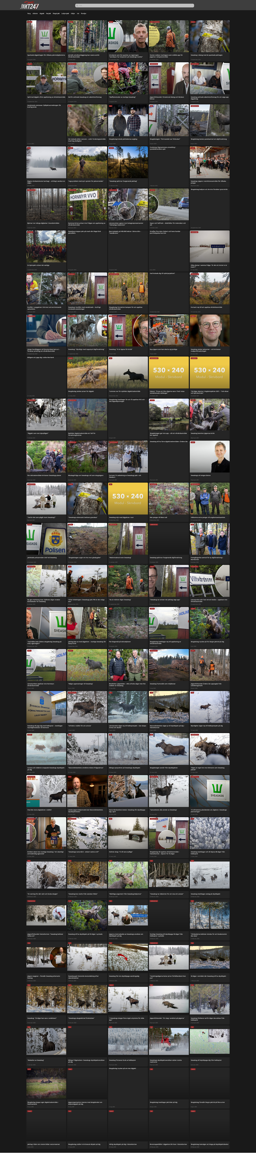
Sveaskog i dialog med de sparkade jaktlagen (206, 55)
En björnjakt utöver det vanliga (38, 265)
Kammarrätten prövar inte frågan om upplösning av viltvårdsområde (86, 224)
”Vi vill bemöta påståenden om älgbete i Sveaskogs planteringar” (209, 811)
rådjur (73, 13)
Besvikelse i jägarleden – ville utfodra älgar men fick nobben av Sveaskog (127, 684)
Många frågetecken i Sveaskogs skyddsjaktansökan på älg (86, 1061)
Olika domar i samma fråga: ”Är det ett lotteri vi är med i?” (209, 266)
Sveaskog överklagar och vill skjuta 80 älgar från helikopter (208, 853)
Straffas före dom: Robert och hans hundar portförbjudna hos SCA (165, 232)
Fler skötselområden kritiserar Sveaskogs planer (44, 475)
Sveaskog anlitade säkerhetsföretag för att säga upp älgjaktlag (210, 98)
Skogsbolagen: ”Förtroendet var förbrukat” (165, 139)
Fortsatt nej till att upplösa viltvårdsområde (206, 307)
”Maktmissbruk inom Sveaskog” (120, 558)
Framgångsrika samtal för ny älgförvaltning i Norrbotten (207, 558)
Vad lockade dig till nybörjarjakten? (162, 273)
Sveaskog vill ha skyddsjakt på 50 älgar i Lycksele (85, 934)
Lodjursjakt (65, 13)
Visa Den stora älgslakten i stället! (39, 810)
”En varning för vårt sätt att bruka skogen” (42, 894)
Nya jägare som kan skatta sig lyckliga (163, 349)
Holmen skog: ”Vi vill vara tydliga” (121, 852)
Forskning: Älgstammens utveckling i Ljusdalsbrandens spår (163, 148)
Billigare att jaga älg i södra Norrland (40, 357)
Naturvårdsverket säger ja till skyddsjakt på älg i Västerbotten (167, 726)
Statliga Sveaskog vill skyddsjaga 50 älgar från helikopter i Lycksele (166, 935)
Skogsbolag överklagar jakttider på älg (163, 1102)
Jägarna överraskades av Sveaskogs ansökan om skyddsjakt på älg (126, 935)
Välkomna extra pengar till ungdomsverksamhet (208, 517)
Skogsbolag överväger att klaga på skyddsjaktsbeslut (209, 1144)
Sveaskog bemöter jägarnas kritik (202, 433)
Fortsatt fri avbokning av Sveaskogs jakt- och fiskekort (125, 476)
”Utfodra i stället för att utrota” (79, 726)
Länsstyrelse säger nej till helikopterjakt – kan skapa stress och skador (127, 726)
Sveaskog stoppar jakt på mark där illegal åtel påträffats (84, 232)
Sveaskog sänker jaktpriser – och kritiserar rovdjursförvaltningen (206, 350)
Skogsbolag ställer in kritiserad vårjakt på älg (84, 1144)
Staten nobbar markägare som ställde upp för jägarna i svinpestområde (166, 56)
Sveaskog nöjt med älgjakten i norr (121, 517)
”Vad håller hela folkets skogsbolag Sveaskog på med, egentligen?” (44, 642)
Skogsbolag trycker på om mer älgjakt (122, 1068)
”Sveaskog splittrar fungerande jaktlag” (123, 181)
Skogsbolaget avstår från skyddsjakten (164, 768)
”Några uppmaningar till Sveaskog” (80, 684)
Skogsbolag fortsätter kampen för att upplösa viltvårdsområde (125, 308)
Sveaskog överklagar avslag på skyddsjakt (205, 894)
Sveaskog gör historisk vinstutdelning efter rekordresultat (83, 977)
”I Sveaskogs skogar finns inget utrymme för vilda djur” (126, 1019)
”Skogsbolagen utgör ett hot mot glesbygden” (84, 558)
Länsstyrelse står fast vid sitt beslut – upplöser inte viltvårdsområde (209, 600)
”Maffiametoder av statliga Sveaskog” (122, 97)
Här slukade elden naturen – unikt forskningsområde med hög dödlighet (87, 140)
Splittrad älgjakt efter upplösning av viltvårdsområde (46, 97)
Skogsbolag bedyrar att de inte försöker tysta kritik (209, 189)
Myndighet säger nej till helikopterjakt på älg (207, 726)
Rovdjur (83, 13)
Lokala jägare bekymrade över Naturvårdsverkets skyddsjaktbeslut (85, 811)
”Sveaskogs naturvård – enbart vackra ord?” (83, 852)
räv (78, 13)
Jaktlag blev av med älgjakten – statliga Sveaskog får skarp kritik (87, 642)
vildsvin (35, 13)
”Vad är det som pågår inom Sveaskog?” (41, 517)
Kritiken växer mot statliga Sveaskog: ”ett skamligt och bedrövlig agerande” (45, 853)
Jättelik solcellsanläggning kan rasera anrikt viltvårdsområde (83, 56)
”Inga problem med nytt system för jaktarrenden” (86, 181)
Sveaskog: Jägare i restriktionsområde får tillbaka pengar (208, 182)
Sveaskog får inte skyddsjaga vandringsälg (124, 976)
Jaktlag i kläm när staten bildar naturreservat (43, 1144)
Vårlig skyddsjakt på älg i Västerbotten (123, 1144)
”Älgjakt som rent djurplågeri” (37, 433)
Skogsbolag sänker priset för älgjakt (81, 391)
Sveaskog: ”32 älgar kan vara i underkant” (42, 1018)
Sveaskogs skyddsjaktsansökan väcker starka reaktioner (166, 1061)
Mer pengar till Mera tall (158, 517)
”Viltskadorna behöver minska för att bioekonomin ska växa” (209, 935)
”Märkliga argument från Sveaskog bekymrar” (125, 894)
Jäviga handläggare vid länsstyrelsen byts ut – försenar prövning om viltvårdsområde (43, 350)
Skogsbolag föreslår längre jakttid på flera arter (208, 1102)
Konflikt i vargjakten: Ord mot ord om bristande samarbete (44, 308)
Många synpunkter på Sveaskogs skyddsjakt (124, 768)
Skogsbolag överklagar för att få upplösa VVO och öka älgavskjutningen (127, 400)
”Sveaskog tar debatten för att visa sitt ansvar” (167, 894)
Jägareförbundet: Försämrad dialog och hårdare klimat (167, 98)
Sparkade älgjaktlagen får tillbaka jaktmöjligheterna (46, 55)
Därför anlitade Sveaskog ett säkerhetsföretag (85, 97)
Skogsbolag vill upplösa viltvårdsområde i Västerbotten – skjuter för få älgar (164, 853)
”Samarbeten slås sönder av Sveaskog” (163, 810)
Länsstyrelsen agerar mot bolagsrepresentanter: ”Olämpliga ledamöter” (126, 224)
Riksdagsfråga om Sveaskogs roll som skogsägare (85, 475)
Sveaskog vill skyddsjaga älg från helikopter (206, 1060)
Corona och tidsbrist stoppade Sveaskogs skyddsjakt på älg (45, 768)
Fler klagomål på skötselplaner (120, 642)
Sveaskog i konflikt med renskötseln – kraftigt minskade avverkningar (84, 308)
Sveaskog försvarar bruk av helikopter (122, 1060)
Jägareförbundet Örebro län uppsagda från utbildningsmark (206, 684)
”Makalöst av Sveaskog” (35, 1060)
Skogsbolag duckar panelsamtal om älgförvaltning (209, 139)
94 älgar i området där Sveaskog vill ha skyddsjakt (208, 976)
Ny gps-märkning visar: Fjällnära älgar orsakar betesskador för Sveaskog (43, 600)
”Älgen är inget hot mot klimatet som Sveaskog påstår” (207, 768)
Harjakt (48, 13)
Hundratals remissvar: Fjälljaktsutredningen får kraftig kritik (44, 106)
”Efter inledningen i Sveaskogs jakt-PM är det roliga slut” (86, 600)
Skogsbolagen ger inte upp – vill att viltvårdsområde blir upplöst (168, 434)
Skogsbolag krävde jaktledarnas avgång (123, 139)
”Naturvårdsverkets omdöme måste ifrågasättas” (86, 768)
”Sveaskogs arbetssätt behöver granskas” (82, 517)
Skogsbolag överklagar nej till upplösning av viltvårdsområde (165, 642)
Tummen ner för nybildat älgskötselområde (124, 391)
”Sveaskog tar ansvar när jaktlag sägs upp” (165, 600)
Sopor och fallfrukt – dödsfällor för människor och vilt (168, 224)
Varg (29, 13)
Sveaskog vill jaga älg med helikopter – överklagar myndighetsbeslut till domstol (44, 726)
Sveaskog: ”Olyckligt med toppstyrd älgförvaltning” (86, 349)
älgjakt (42, 13)
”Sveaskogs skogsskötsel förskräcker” (81, 1018)
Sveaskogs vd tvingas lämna (200, 475)
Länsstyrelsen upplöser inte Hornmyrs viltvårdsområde (40, 684)
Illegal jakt (56, 13)
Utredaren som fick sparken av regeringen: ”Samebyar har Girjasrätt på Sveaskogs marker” (126, 56)
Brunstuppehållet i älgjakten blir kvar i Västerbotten (168, 1144)
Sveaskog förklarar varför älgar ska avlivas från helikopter (207, 1019)
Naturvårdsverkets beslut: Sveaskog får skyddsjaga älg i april (127, 811)
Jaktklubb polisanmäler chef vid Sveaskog (42, 558)
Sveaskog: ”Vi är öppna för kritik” (120, 349)
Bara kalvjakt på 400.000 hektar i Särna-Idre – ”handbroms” (125, 232)
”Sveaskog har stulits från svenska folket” (83, 894)
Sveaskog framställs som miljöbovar (163, 684)
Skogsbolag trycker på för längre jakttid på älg (207, 642)
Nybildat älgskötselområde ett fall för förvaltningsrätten (81, 434)
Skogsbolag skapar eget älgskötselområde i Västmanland (42, 1103)
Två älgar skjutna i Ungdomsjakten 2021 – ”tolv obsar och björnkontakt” (209, 392)
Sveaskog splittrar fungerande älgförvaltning (166, 558)
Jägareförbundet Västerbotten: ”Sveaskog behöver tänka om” (45, 935)
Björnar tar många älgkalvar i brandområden (43, 223)
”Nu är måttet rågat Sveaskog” (120, 600)
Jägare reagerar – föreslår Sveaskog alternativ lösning (43, 977)
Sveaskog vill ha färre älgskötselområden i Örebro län (169, 441)
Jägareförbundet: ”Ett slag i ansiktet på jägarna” (167, 1018)
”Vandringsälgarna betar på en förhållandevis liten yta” (168, 977)
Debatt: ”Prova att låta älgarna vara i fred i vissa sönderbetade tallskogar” (167, 392)
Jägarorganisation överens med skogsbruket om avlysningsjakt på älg (85, 1103)
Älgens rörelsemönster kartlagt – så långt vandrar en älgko (46, 182)
